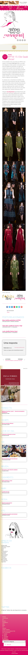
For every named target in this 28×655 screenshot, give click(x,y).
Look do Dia (5, 618)
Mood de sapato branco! (7, 502)
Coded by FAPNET (14, 653)
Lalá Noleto (3, 557)
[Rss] (25, 40)
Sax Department (10, 91)
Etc (3, 626)
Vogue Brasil (3, 561)
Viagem (4, 616)
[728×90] (14, 4)
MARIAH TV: (6, 408)
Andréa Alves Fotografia (5, 546)
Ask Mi (2, 548)
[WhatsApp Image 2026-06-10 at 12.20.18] (10, 401)
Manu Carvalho (4, 559)
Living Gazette (4, 558)
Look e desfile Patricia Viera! (9, 331)
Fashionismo (3, 553)
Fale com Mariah (6, 632)
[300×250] (10, 385)
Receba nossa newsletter (8, 631)
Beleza (4, 621)
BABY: (3, 488)
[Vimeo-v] (22, 40)
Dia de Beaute (3, 552)
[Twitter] (18, 40)
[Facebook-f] (20, 40)
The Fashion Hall (4, 560)
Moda (3, 625)
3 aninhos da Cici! (5, 491)
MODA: (4, 499)
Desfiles (10, 54)
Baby (3, 624)
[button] (7, 307)
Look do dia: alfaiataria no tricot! (8, 434)
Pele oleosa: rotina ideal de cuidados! (10, 469)
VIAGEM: (5, 420)
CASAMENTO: (7, 477)
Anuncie (4, 628)
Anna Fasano (3, 547)
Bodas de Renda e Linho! (7, 480)
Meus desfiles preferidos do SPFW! (11, 320)
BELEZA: (5, 466)
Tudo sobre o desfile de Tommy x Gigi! (12, 325)
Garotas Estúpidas (4, 554)
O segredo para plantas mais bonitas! (9, 514)
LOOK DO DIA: (7, 431)
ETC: (3, 511)
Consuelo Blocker (4, 551)
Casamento (5, 622)
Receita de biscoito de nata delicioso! (9, 458)
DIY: (2, 442)
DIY (3, 619)
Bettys (2, 550)
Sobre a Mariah (6, 629)
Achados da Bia (4, 545)
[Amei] (7, 310)
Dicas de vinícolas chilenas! (7, 423)
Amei (8, 312)
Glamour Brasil (4, 555)
